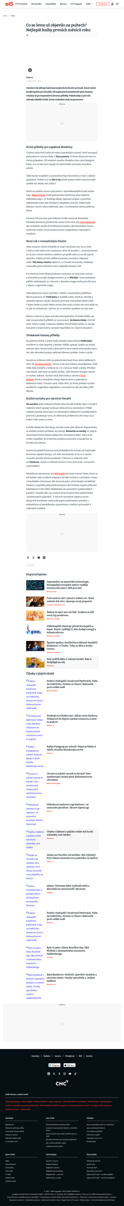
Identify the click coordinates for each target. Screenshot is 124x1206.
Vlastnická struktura (33, 1200)
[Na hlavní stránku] (9, 3)
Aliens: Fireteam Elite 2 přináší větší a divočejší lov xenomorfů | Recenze (68, 887)
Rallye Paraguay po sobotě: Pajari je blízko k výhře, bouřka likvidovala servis (71, 748)
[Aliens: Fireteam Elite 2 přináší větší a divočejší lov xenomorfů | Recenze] (35, 895)
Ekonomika (36, 4)
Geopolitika (51, 4)
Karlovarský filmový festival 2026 (58, 1124)
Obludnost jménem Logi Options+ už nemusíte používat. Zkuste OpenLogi (68, 806)
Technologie (51, 1154)
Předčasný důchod (93, 1161)
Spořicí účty (91, 1164)
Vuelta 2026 (25, 1109)
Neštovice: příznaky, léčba (14, 1128)
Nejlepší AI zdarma (52, 1168)
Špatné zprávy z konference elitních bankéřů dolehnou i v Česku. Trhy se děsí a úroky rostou (72, 645)
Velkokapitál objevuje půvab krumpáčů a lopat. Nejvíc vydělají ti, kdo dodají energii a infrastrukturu (71, 629)
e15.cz (5, 16)
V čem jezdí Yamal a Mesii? (14, 1131)
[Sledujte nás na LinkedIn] (49, 1074)
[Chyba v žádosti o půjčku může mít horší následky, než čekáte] (35, 839)
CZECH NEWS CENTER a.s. (71, 1191)
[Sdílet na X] (33, 558)
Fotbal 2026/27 (10, 1164)
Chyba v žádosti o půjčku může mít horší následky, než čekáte (70, 833)
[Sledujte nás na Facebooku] (59, 1074)
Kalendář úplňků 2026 (13, 1138)
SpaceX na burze (52, 1161)
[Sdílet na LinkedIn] (44, 558)
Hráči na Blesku (40, 1102)
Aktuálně (9, 1118)
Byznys (63, 4)
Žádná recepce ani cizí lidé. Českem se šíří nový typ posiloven (70, 614)
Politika (90, 1118)
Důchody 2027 (92, 1168)
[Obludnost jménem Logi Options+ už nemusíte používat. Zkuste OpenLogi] (35, 814)
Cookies (113, 1197)
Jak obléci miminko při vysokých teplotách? (61, 1139)
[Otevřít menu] (117, 3)
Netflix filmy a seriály (53, 1178)
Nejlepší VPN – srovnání (54, 1174)
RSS (80, 1056)
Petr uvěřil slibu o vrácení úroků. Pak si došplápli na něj (69, 661)
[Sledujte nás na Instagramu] (65, 1074)
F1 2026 (8, 1174)
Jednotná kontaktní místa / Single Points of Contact (60, 1200)
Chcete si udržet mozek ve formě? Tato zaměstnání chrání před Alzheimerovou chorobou (69, 776)
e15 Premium (21, 4)
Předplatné (69, 1056)
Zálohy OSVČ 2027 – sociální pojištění (100, 1174)
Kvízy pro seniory (11, 1135)
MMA (7, 1161)
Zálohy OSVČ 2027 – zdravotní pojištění (101, 1178)
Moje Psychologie (12, 1102)
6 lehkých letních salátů (54, 1146)
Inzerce (58, 1056)
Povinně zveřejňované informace (103, 1200)
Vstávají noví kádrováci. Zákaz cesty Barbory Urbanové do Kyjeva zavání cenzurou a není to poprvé (72, 718)
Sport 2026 (10, 1154)
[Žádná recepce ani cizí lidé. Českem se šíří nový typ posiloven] (35, 616)
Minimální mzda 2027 (94, 1171)
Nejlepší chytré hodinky (54, 1171)
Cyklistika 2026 (10, 1181)
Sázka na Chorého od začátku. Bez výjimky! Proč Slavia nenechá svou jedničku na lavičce (72, 856)
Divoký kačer (91, 1141)
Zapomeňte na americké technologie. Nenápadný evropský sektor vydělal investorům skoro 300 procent (68, 584)
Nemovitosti (93, 1102)
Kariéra (89, 1056)
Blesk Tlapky (27, 1102)
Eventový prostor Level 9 (79, 1105)
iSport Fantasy (55, 1102)
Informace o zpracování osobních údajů (94, 1197)
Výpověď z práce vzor (94, 1138)
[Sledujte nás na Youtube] (70, 1074)
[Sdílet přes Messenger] (39, 558)
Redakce (47, 1056)
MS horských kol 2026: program (53, 1105)
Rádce (13, 16)
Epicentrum (9, 1124)
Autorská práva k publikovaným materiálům (23, 1197)
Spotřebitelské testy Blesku (74, 1102)
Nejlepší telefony (52, 1164)
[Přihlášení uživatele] (112, 3)
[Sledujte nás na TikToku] (75, 1074)
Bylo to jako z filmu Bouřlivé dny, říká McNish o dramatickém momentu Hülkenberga (68, 950)
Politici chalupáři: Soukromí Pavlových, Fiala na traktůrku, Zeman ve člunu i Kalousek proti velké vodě (72, 684)
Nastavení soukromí (16, 1200)
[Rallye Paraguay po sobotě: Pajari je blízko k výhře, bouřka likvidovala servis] (35, 756)
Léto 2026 (50, 1118)
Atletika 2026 (10, 1178)
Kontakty (35, 1056)
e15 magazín (76, 4)
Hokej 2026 (9, 1168)
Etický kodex (84, 1200)
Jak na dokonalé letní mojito (56, 1143)
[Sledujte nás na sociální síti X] (54, 1074)
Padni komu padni (93, 1135)
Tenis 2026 (9, 1171)
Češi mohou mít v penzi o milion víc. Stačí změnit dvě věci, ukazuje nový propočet (70, 600)
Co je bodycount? (11, 1141)
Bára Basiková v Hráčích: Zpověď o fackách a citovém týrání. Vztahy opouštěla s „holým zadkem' (72, 977)
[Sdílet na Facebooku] (28, 558)
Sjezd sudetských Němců (96, 1128)
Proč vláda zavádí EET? (95, 1131)
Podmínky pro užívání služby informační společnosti (59, 1197)
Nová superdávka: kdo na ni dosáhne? (100, 1124)
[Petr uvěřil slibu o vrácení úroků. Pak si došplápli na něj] (35, 662)
